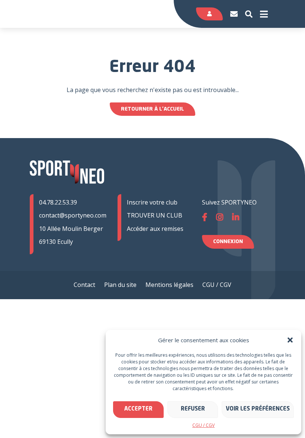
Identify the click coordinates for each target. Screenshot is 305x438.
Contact (84, 285)
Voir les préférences (258, 409)
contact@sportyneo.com (72, 215)
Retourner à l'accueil (152, 109)
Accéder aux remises (155, 229)
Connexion (228, 241)
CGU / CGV (203, 425)
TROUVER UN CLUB (154, 215)
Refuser (193, 409)
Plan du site (120, 285)
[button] (290, 340)
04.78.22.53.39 (58, 202)
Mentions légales (169, 285)
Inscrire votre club (152, 202)
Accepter (138, 409)
